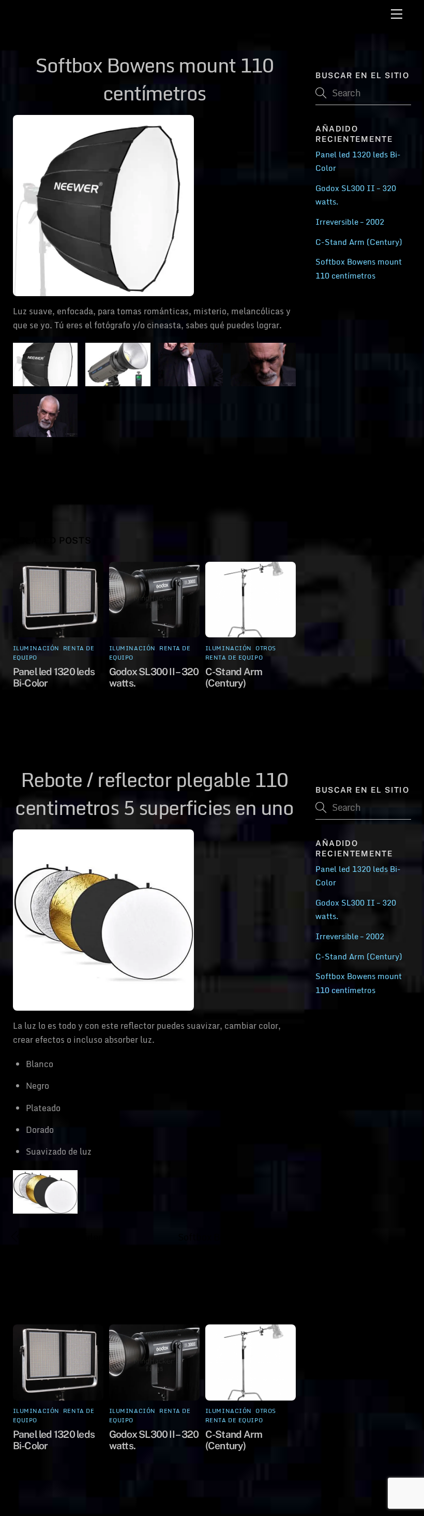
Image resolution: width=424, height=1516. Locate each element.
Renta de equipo (234, 657)
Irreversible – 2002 (349, 221)
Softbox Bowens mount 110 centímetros (154, 79)
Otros (265, 648)
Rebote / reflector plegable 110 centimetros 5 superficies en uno (86, 474)
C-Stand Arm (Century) (227, 460)
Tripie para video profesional (66, 1244)
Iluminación (36, 648)
